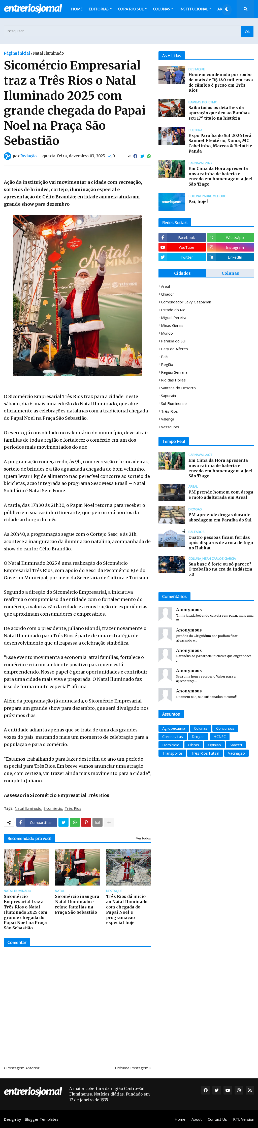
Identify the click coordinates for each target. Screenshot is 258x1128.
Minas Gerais (172, 325)
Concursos (225, 728)
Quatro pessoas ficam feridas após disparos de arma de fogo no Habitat (220, 542)
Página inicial (17, 53)
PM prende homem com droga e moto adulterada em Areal (220, 494)
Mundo (167, 333)
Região (167, 364)
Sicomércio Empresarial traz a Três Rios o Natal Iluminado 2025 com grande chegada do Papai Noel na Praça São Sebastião (25, 912)
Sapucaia (168, 395)
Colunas (230, 273)
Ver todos (143, 838)
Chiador (167, 294)
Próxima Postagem (131, 1067)
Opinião (214, 744)
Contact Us (217, 1119)
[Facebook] (135, 156)
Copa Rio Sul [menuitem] (131, 8)
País (164, 356)
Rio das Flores (173, 379)
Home (180, 1119)
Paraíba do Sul (173, 340)
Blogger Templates (41, 1119)
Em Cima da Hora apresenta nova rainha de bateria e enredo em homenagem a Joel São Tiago (220, 176)
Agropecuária (173, 728)
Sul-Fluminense (174, 403)
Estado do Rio (173, 309)
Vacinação (236, 753)
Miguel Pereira (173, 317)
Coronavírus (172, 736)
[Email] (97, 822)
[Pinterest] (86, 822)
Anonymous (189, 609)
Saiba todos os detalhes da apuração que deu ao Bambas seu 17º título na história (219, 113)
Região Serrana (174, 372)
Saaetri (236, 744)
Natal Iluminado (48, 53)
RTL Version (243, 1119)
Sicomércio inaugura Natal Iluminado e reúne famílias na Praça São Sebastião (77, 904)
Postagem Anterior (23, 1067)
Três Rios (72, 808)
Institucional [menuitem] (193, 8)
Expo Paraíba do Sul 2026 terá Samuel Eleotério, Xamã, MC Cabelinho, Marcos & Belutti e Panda (220, 143)
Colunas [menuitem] (161, 8)
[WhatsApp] (149, 156)
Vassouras (170, 426)
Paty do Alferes (174, 348)
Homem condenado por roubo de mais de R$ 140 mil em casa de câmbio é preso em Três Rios (220, 82)
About (196, 1119)
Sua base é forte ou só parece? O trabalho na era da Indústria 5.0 (220, 569)
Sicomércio (53, 808)
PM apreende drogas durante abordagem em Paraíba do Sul (220, 517)
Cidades (182, 273)
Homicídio (170, 744)
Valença (167, 418)
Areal (165, 286)
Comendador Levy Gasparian (186, 301)
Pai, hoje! (198, 201)
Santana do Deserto (178, 387)
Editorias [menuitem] (99, 8)
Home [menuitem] (77, 8)
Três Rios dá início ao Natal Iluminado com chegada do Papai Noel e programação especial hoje (126, 909)
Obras (193, 744)
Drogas (198, 736)
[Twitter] (142, 156)
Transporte (172, 753)
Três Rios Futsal (205, 753)
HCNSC (219, 736)
